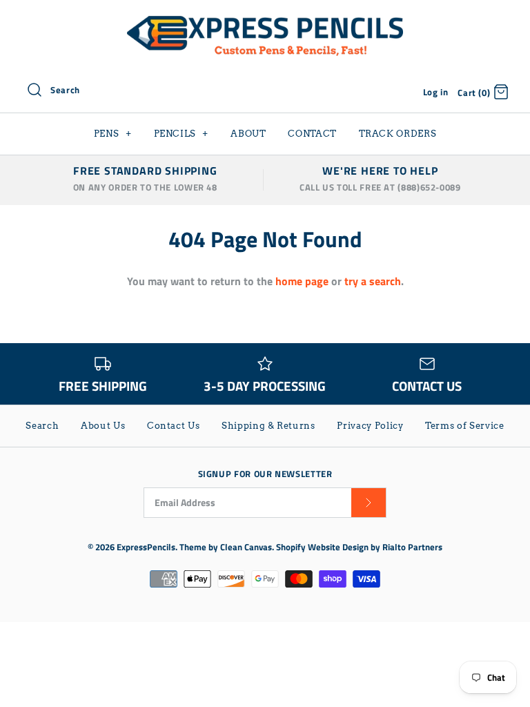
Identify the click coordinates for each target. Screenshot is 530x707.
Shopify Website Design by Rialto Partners (359, 547)
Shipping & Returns (268, 425)
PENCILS (181, 133)
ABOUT (248, 133)
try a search (372, 281)
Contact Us (173, 425)
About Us (103, 425)
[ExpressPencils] (265, 22)
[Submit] (368, 503)
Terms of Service (464, 425)
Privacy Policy (370, 425)
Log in (436, 92)
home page (301, 281)
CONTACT (312, 133)
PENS (113, 133)
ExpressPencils (146, 547)
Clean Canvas (246, 547)
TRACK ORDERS (398, 133)
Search (42, 425)
